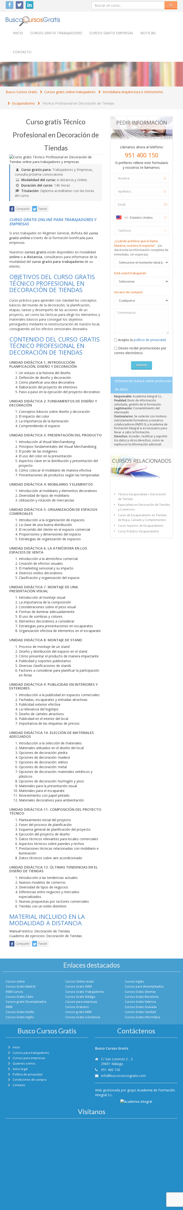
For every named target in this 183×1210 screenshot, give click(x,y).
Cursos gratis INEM (78, 1012)
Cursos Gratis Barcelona (141, 996)
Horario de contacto (128, 292)
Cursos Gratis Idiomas (140, 991)
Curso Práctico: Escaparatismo (138, 531)
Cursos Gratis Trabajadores (84, 991)
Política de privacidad (27, 1074)
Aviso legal (20, 1069)
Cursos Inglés (134, 981)
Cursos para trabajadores (31, 1053)
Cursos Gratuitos (77, 1007)
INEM (9, 1007)
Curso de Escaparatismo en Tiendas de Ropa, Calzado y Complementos (142, 517)
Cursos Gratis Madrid (20, 986)
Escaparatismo (23, 103)
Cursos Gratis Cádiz (19, 996)
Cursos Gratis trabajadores (56, 33)
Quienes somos (24, 1063)
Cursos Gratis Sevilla (20, 1012)
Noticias (148, 33)
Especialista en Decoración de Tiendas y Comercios (144, 507)
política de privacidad (150, 339)
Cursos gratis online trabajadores (70, 92)
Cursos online (15, 981)
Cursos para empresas (81, 1001)
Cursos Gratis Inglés (20, 1017)
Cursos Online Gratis (79, 981)
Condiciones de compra (29, 1080)
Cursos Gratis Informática (142, 1017)
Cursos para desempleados (144, 986)
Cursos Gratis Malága (80, 996)
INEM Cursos (14, 991)
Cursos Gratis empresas (111, 33)
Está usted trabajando (130, 273)
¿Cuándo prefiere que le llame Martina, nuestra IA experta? (141, 247)
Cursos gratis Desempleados (26, 1001)
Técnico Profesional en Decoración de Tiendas (78, 103)
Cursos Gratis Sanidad (140, 1012)
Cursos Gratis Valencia (140, 1001)
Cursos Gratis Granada (141, 1007)
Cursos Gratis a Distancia (82, 1017)
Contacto (22, 52)
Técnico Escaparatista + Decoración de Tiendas (142, 496)
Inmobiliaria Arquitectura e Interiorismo (133, 92)
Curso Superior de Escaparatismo (140, 526)
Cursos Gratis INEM (78, 986)
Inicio (18, 33)
